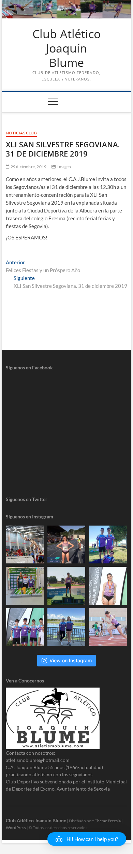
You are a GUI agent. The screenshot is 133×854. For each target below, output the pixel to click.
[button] (86, 839)
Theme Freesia (108, 820)
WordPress (16, 827)
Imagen (64, 166)
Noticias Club (21, 132)
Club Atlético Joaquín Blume (66, 48)
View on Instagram (70, 660)
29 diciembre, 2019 (28, 166)
